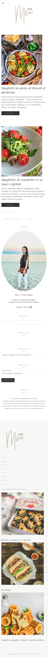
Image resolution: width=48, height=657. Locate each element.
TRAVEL (4, 476)
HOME (4, 457)
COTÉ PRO (5, 480)
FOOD (3, 473)
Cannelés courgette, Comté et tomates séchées (22, 640)
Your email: (6, 370)
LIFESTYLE (6, 469)
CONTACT (5, 484)
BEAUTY (4, 465)
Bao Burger (6, 590)
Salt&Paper (35, 654)
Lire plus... (10, 113)
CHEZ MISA (24, 13)
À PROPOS (6, 461)
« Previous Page (11, 219)
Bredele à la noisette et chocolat (16, 540)
